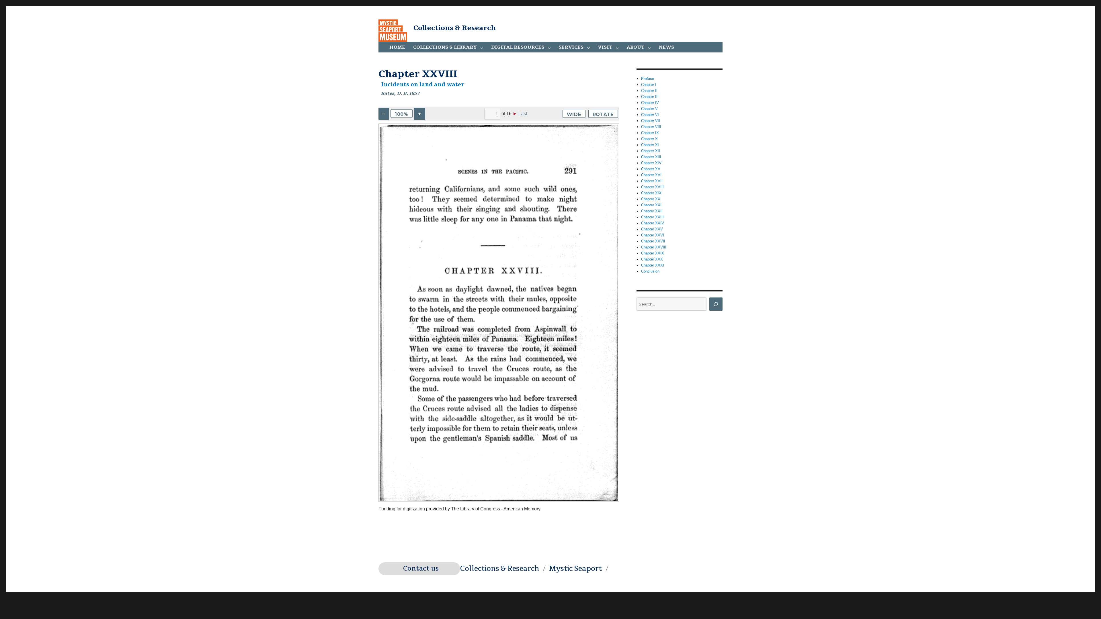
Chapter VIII (651, 127)
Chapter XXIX (652, 253)
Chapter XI (650, 145)
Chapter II (649, 91)
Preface (647, 79)
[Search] (716, 304)
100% (401, 114)
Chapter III (650, 97)
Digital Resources (517, 47)
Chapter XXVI (652, 235)
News (666, 47)
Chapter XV (650, 169)
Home (397, 47)
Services (571, 47)
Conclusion (650, 271)
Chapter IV (650, 103)
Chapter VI (650, 115)
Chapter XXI (651, 205)
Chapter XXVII (653, 241)
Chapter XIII (651, 157)
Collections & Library (445, 47)
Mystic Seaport (575, 568)
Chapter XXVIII (653, 247)
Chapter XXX (652, 259)
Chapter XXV (652, 229)
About (635, 47)
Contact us (421, 568)
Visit (605, 47)
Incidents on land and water (422, 84)
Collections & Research (454, 27)
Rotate (603, 114)
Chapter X (649, 139)
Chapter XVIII (652, 187)
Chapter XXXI (652, 265)
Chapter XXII (652, 211)
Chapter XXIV (652, 223)
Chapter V (649, 109)
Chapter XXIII (652, 217)
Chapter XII (650, 151)
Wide (574, 114)
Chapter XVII (652, 181)
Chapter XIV (651, 163)
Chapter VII (650, 121)
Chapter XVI (651, 175)
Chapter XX (650, 199)
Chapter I (648, 85)
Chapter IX (650, 133)
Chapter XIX (651, 193)
